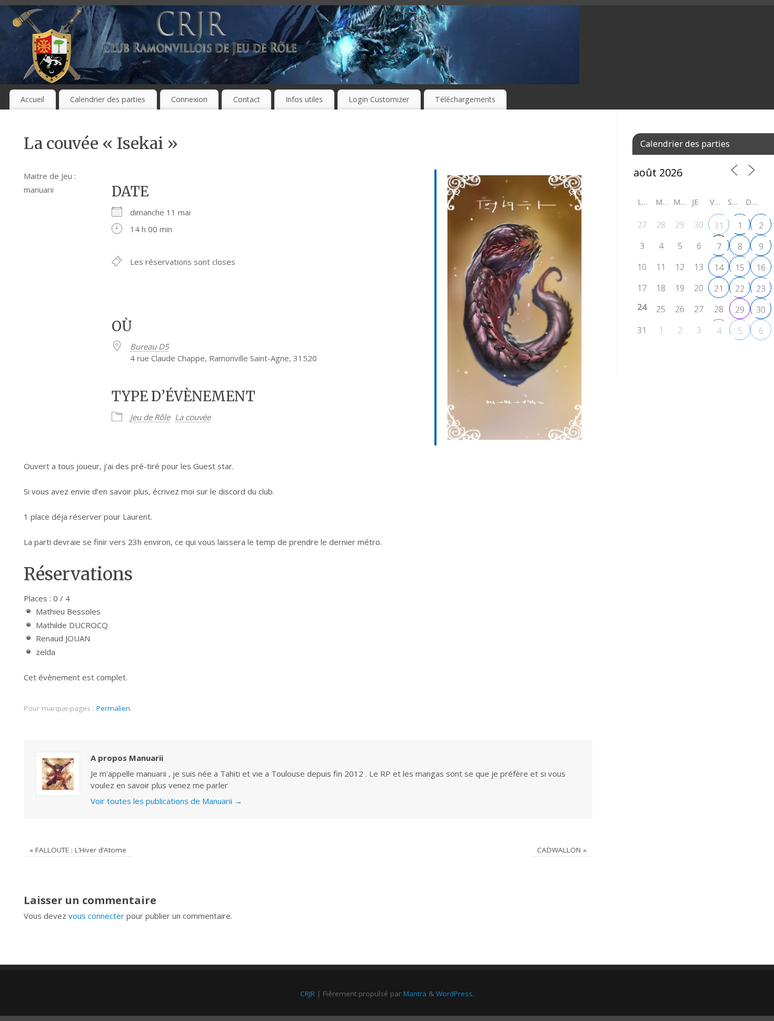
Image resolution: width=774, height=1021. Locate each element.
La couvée (193, 417)
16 (761, 267)
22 (740, 288)
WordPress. (455, 993)
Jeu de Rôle (150, 417)
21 (718, 288)
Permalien (113, 708)
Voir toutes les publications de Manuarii (166, 801)
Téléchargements (465, 99)
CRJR (307, 993)
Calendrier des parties (107, 99)
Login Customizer (379, 99)
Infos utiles (304, 99)
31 (718, 225)
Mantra (414, 993)
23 (761, 288)
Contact (246, 99)
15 (740, 267)
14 (718, 267)
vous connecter (96, 915)
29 (740, 309)
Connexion (189, 99)
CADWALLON (562, 850)
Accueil (32, 99)
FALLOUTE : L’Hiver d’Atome (77, 850)
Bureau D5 (149, 346)
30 (761, 309)
